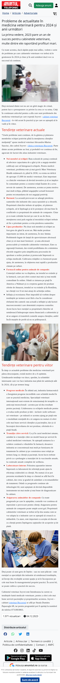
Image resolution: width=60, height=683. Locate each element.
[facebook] (15, 650)
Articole (8, 641)
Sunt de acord (30, 679)
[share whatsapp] (12, 634)
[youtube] (41, 650)
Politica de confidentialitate (18, 644)
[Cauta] (30, 5)
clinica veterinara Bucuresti (40, 146)
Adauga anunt (43, 5)
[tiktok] (34, 650)
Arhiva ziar (21, 641)
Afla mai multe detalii (34, 675)
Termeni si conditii (41, 641)
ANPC (51, 644)
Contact (40, 644)
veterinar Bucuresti (17, 602)
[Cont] (56, 5)
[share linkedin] (27, 634)
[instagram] (22, 650)
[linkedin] (28, 650)
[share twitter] (20, 634)
